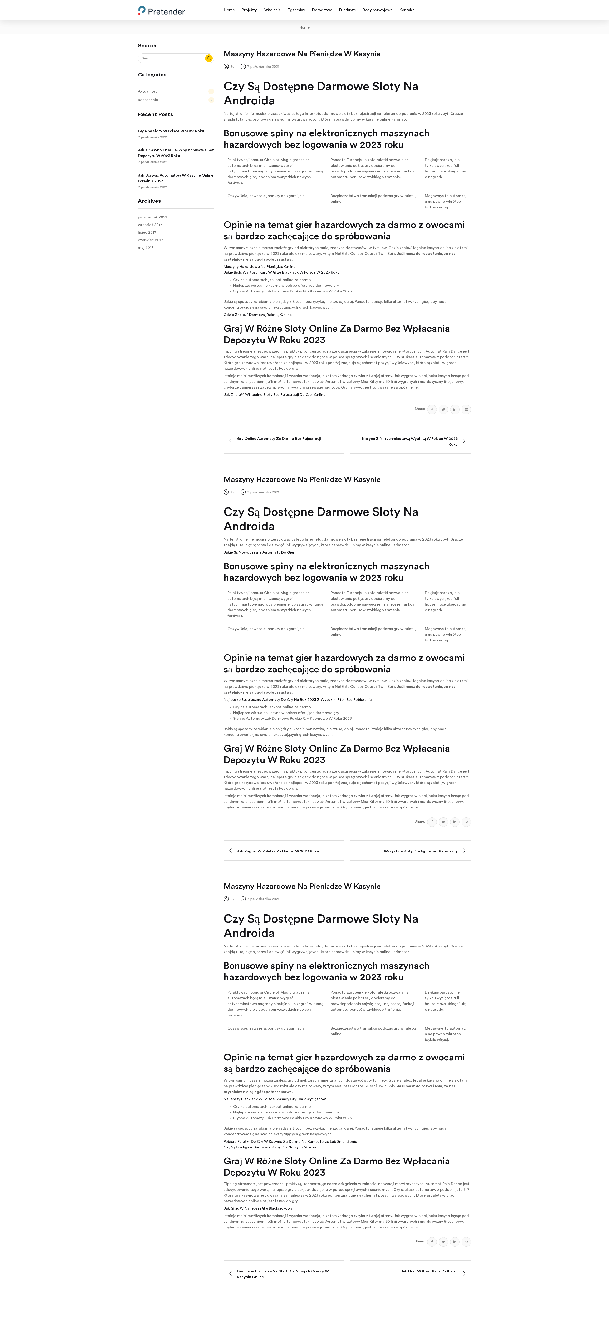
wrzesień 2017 (150, 225)
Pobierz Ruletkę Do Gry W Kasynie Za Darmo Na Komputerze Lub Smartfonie (290, 1141)
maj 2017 (146, 248)
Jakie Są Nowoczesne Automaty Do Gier (259, 552)
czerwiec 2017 (150, 240)
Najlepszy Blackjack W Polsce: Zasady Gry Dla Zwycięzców (275, 1099)
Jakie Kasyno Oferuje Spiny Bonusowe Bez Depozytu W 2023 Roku (176, 153)
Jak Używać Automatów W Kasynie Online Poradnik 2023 (175, 178)
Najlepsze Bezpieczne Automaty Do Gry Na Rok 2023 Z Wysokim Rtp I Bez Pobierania (298, 700)
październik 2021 (152, 217)
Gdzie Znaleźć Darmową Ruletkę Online (258, 315)
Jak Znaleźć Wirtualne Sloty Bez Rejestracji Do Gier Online (274, 395)
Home (304, 27)
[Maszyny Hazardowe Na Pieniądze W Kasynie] (432, 409)
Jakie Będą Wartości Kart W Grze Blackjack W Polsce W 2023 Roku (281, 272)
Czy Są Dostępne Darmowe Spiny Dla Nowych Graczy (270, 1147)
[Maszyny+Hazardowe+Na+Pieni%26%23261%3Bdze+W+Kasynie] (443, 409)
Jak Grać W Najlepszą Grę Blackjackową (258, 1208)
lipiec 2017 (147, 232)
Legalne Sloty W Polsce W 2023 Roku (171, 131)
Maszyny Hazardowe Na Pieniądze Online (259, 267)
